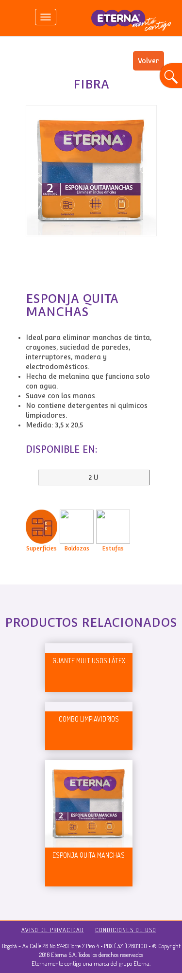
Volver (148, 61)
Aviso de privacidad (52, 930)
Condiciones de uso (125, 930)
